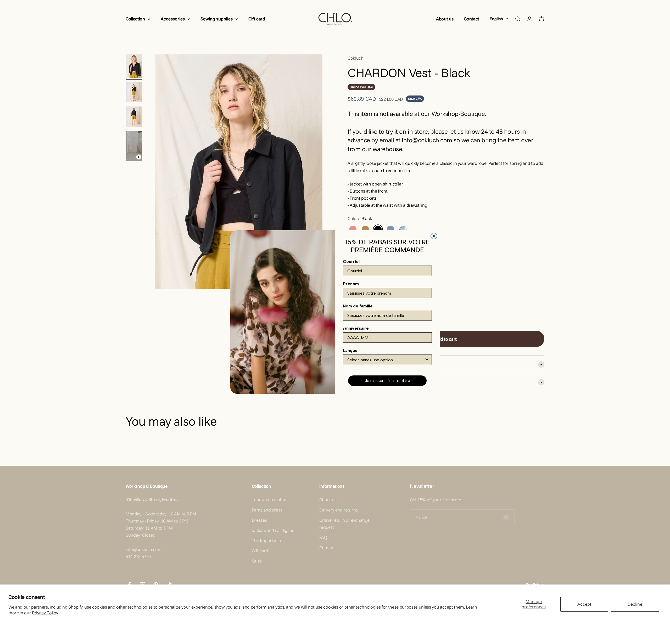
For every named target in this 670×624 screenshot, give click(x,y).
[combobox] (385, 360)
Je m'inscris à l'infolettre (387, 380)
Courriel (351, 261)
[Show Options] (426, 360)
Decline (635, 604)
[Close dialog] (434, 236)
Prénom (351, 283)
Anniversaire (356, 328)
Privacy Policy (45, 612)
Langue (350, 350)
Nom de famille (358, 305)
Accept (584, 604)
